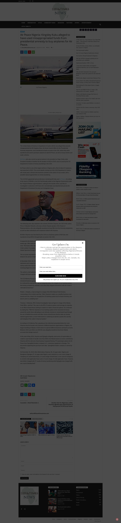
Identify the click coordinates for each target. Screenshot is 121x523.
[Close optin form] (83, 243)
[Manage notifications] (117, 519)
